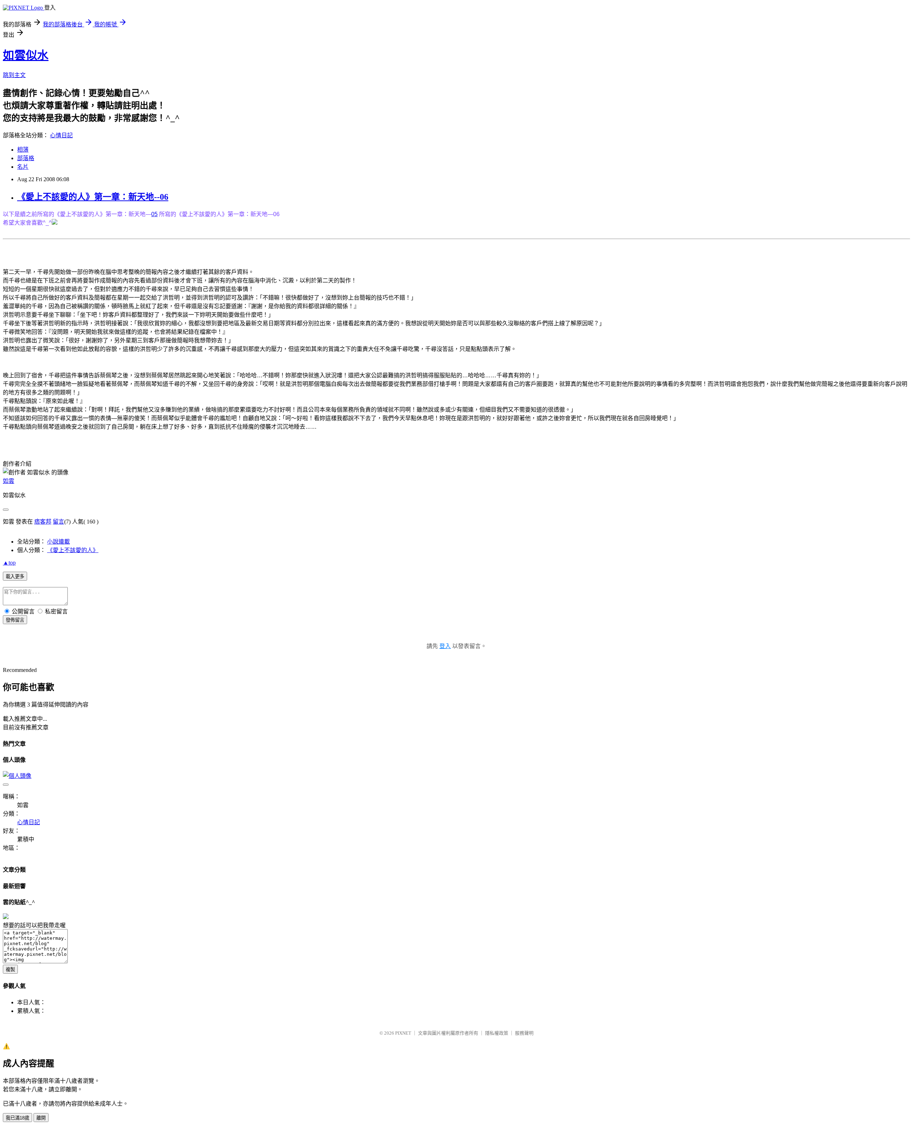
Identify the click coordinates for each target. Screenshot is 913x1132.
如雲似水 (26, 55)
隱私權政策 (496, 1033)
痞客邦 (42, 522)
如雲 (8, 481)
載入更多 (15, 576)
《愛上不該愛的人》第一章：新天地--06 (92, 197)
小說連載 (58, 542)
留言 (58, 522)
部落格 (25, 158)
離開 (41, 1118)
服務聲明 (524, 1033)
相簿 (23, 150)
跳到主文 (14, 75)
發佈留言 (15, 620)
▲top (9, 563)
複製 (10, 969)
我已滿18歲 (17, 1118)
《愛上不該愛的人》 (72, 550)
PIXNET (403, 1033)
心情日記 (61, 135)
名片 (23, 167)
